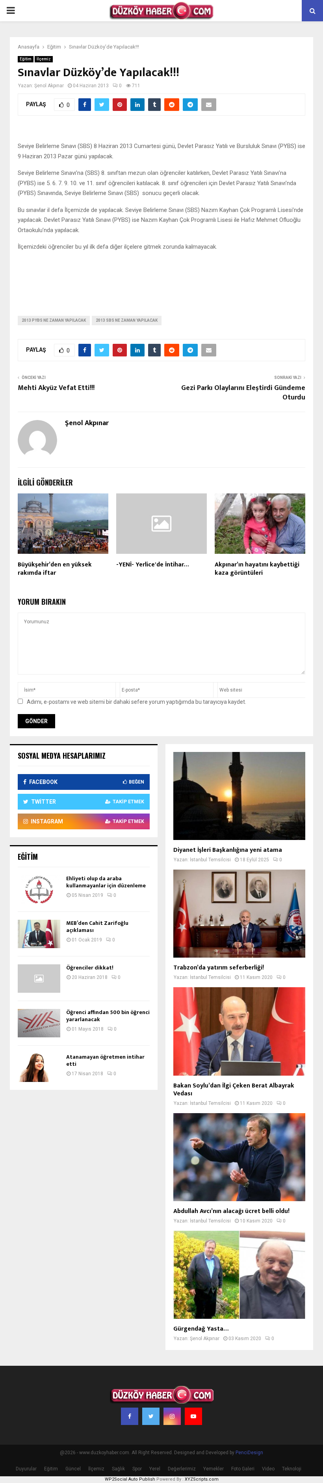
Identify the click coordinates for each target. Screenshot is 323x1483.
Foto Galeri (242, 1469)
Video (268, 1469)
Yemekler (213, 1469)
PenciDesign (249, 1452)
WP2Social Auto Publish (130, 1479)
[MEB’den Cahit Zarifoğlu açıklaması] (39, 934)
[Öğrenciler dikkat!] (39, 978)
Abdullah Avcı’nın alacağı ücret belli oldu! (231, 1211)
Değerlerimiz (182, 1469)
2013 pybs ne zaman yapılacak (54, 320)
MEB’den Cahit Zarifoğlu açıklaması (97, 927)
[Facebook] (129, 1416)
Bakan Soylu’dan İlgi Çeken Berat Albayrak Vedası (233, 1089)
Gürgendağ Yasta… (200, 1329)
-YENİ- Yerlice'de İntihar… (152, 564)
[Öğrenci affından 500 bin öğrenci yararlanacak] (39, 1023)
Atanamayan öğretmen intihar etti (105, 1060)
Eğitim (26, 59)
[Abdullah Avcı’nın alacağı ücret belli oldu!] (239, 1157)
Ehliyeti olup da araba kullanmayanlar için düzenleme (106, 882)
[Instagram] (172, 1416)
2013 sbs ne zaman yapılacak (127, 320)
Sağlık (118, 1469)
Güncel (73, 1469)
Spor (137, 1469)
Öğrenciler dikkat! (89, 967)
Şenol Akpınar (49, 85)
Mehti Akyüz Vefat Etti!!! (56, 388)
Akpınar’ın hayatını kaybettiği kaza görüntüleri (257, 568)
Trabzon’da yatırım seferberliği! (218, 967)
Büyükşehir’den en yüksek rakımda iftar (55, 568)
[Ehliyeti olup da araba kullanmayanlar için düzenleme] (39, 889)
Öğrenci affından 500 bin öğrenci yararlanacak (108, 1016)
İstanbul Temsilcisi (210, 859)
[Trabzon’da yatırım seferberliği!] (239, 914)
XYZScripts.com (202, 1479)
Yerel (154, 1469)
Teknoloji (291, 1469)
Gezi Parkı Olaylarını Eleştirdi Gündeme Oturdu (243, 392)
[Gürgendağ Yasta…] (239, 1275)
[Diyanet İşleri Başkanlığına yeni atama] (239, 796)
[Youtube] (193, 1416)
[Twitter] (151, 1416)
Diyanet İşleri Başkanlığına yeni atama (227, 850)
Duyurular (26, 1469)
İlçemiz (44, 59)
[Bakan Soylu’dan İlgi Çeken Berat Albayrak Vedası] (239, 1031)
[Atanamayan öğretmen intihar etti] (39, 1068)
